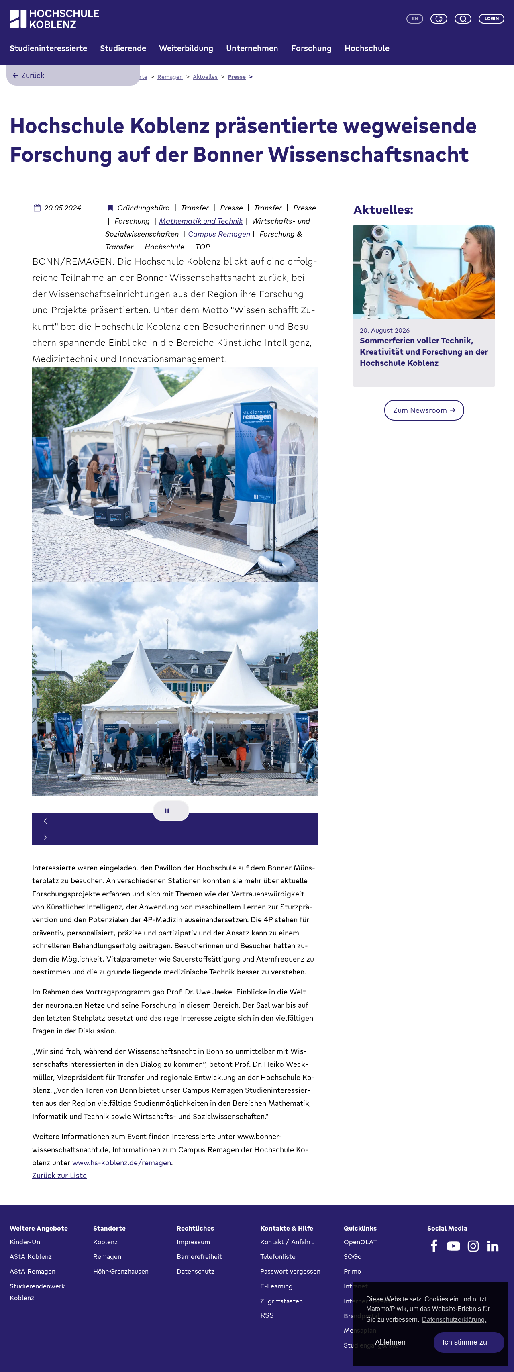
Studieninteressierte (48, 48)
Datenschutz (195, 1271)
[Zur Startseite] (54, 19)
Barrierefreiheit (199, 1256)
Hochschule (367, 48)
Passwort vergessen (290, 1271)
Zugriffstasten (281, 1300)
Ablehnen (390, 1342)
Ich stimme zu (465, 1342)
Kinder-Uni (26, 1241)
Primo (352, 1271)
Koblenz (105, 1241)
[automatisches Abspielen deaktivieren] (171, 810)
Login (492, 18)
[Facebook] (434, 1246)
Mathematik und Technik (201, 221)
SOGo (352, 1256)
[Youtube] (453, 1246)
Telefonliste (278, 1256)
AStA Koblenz (31, 1256)
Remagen (107, 1256)
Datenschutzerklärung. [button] (454, 1319)
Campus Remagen (219, 234)
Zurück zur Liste (59, 1175)
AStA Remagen (32, 1271)
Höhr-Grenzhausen (121, 1271)
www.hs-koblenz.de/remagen (121, 1162)
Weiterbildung (186, 48)
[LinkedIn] (493, 1246)
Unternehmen (252, 48)
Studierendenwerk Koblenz (37, 1292)
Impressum (193, 1241)
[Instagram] (473, 1246)
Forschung (311, 48)
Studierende (123, 48)
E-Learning (276, 1286)
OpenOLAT (360, 1241)
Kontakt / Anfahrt (287, 1241)
